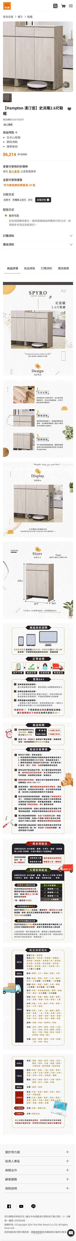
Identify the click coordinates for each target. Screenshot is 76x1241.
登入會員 (14, 171)
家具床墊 (8, 17)
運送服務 (63, 268)
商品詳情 (12, 268)
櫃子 (20, 17)
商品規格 (29, 268)
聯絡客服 (37, 1231)
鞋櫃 (29, 17)
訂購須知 (46, 268)
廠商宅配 (14, 215)
